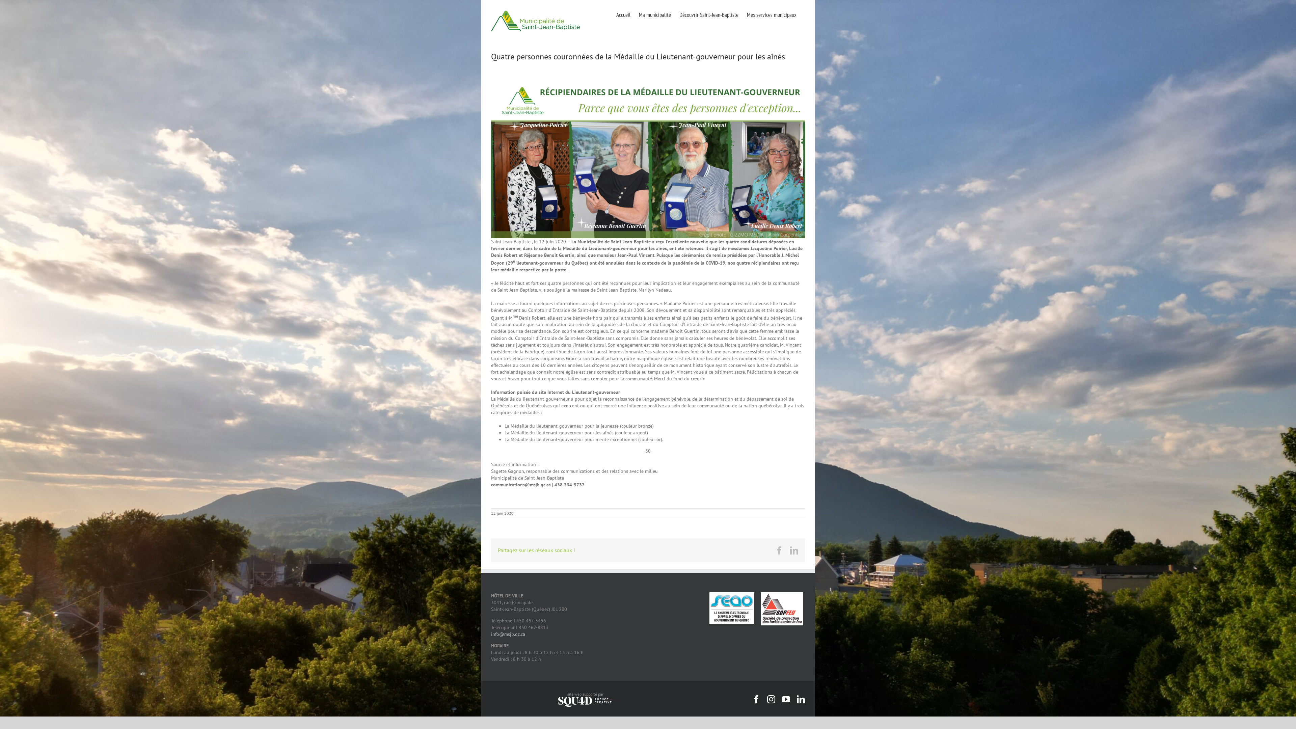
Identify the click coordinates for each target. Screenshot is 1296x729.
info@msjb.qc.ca (508, 634)
